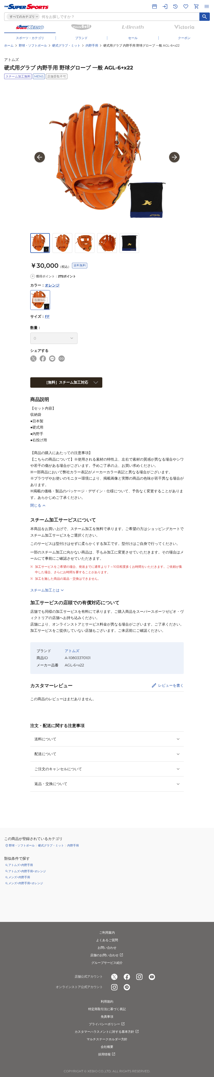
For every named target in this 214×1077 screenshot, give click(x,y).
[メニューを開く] (206, 6)
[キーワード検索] (204, 16)
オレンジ (52, 285)
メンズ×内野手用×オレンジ (25, 883)
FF (47, 316)
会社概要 (107, 1047)
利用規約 (107, 1001)
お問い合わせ (107, 947)
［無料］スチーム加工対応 (66, 382)
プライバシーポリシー (104, 1024)
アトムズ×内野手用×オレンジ (27, 871)
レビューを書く (171, 685)
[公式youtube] (152, 977)
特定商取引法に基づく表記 (107, 1009)
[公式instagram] (139, 977)
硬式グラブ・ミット (66, 45)
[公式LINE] (127, 987)
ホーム (9, 45)
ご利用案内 (107, 932)
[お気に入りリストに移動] (186, 6)
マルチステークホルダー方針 (107, 1039)
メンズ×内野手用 (19, 877)
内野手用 (92, 45)
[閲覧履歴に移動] (175, 6)
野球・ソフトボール (33, 45)
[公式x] (114, 977)
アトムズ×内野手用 (20, 865)
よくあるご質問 (107, 940)
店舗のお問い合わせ (104, 955)
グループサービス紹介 (107, 963)
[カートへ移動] (196, 6)
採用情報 (104, 1054)
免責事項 (107, 1016)
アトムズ (11, 59)
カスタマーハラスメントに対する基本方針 (104, 1032)
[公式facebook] (127, 977)
